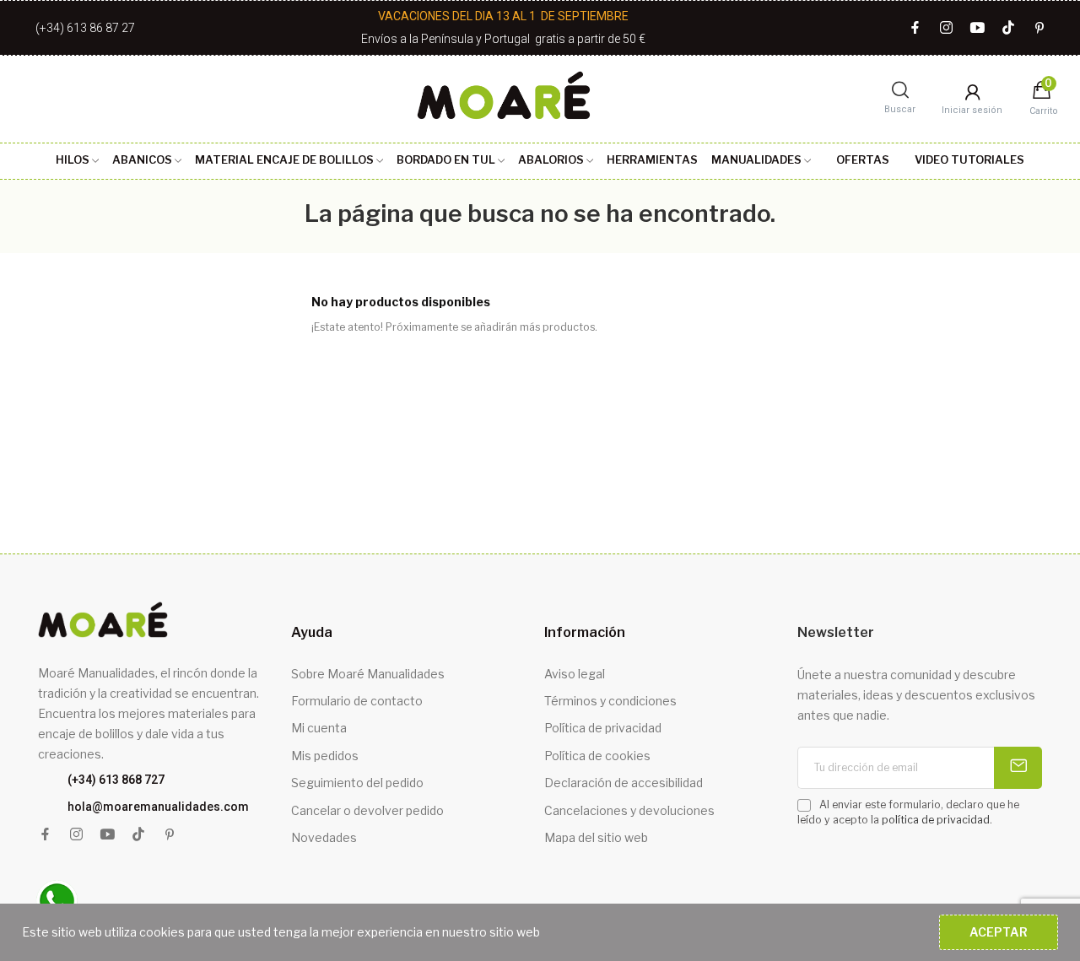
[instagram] (946, 28)
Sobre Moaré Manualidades (368, 674)
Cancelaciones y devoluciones (629, 810)
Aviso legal (574, 674)
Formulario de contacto (357, 701)
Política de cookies (597, 755)
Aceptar (998, 932)
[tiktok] (1009, 28)
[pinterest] (1040, 28)
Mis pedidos (325, 755)
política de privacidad (936, 819)
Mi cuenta (319, 728)
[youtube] (977, 28)
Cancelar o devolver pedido (367, 810)
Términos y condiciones (610, 701)
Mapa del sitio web (596, 837)
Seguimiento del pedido (357, 782)
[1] (1018, 768)
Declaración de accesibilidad (623, 782)
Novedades (324, 837)
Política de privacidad (603, 728)
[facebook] (915, 28)
